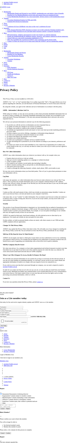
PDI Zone (10, 72)
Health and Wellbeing (13, 74)
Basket (6, 44)
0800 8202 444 (8, 4)
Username (3, 307)
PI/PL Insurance (11, 67)
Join (5, 48)
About (5, 334)
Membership (7, 12)
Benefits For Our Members (15, 54)
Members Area (4, 361)
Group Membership (9, 350)
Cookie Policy (8, 381)
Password (3, 309)
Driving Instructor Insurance (15, 69)
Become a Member (9, 343)
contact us (40, 282)
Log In (6, 84)
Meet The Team (11, 77)
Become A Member (9, 85)
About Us (10, 75)
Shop (5, 43)
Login (5, 46)
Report (8, 408)
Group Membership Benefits (15, 56)
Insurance (6, 28)
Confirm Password (5, 311)
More (5, 33)
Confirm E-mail (4, 314)
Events (6, 25)
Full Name (3, 316)
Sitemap (6, 385)
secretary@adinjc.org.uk (11, 2)
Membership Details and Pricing (16, 52)
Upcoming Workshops (13, 59)
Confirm (8, 433)
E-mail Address (4, 313)
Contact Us (7, 80)
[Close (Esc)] (0, 392)
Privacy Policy (8, 378)
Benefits (6, 335)
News (5, 23)
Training (6, 18)
